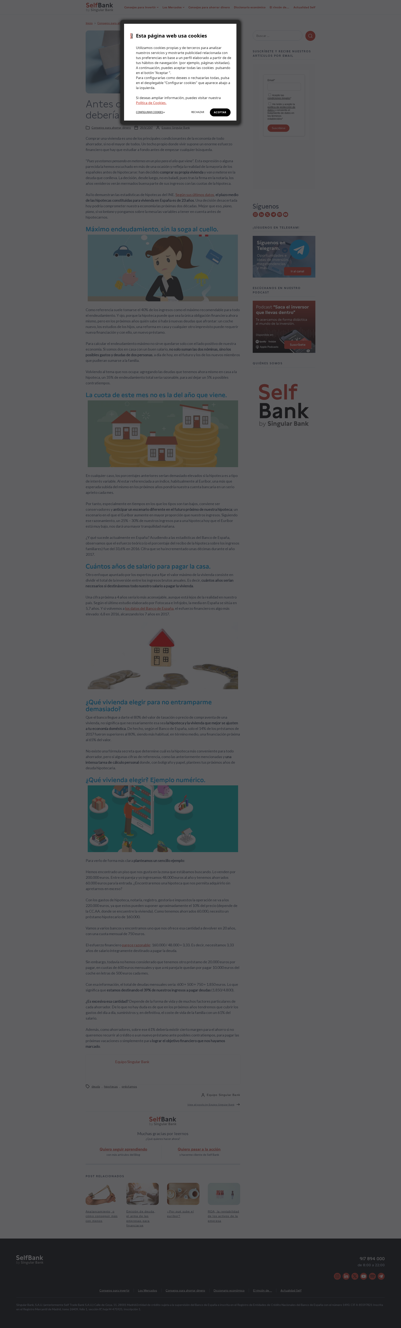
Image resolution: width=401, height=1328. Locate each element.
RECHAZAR (197, 112)
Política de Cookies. (151, 103)
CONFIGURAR (149, 112)
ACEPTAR (220, 112)
